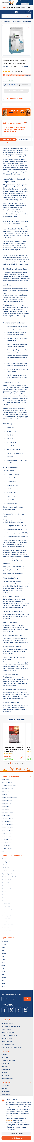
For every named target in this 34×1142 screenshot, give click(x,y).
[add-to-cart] (22, 758)
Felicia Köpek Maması (8, 907)
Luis (3, 974)
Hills (3, 950)
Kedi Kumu (4, 794)
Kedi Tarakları (5, 809)
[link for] (16, 2)
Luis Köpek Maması (7, 913)
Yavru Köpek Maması (7, 862)
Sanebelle (4, 953)
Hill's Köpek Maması (7, 928)
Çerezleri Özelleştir (16, 1133)
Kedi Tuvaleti (5, 791)
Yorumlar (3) (24, 139)
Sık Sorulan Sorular (7, 1023)
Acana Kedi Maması (7, 836)
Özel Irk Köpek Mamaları (8, 871)
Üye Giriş (4, 1054)
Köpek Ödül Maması (7, 883)
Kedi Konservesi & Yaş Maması (10, 797)
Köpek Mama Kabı (7, 892)
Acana (3, 965)
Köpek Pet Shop (16, 21)
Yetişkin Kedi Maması (7, 788)
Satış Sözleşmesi (7, 1038)
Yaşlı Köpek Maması (7, 868)
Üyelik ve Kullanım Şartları (9, 1035)
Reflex (3, 962)
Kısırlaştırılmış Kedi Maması (9, 785)
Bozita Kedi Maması (7, 842)
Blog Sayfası (5, 1075)
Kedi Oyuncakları (6, 803)
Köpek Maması (27, 21)
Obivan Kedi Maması (7, 830)
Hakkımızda (5, 1063)
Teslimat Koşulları (7, 1041)
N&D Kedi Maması (6, 851)
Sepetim (4, 1072)
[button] (25, 122)
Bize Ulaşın (5, 1066)
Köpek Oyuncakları (7, 889)
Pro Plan (4, 944)
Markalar (4, 1088)
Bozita (5, 61)
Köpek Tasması (6, 895)
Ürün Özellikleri (8, 139)
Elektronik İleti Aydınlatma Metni (11, 1047)
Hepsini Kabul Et (16, 1138)
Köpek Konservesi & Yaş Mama (10, 877)
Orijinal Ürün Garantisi (8, 1060)
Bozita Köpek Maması (8, 919)
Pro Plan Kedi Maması (8, 845)
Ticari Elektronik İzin (8, 1044)
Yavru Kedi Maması (7, 782)
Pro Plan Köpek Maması (8, 931)
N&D (3, 956)
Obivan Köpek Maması (8, 916)
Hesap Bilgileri (6, 1069)
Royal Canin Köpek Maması (9, 925)
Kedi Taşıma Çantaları (7, 812)
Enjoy (3, 968)
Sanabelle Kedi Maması (8, 824)
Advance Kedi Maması (8, 827)
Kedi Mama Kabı (6, 815)
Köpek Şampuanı (6, 901)
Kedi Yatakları (5, 806)
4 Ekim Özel (5, 1085)
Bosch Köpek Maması (8, 904)
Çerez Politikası (6, 1029)
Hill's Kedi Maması (7, 839)
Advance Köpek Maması (8, 910)
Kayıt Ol (27, 998)
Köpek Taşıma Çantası (8, 886)
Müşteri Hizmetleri (7, 1078)
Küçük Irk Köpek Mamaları (9, 874)
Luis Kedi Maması (6, 833)
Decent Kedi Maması (7, 818)
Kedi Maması (5, 779)
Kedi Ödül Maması (7, 800)
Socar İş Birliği (6, 1094)
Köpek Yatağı (5, 898)
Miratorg (4, 959)
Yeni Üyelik (5, 1057)
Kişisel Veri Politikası (8, 1032)
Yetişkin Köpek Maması (8, 865)
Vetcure (4, 977)
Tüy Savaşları (6, 1091)
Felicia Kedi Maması (7, 821)
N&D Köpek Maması (7, 934)
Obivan (3, 971)
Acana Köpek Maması (8, 922)
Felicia (3, 986)
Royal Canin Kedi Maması (8, 848)
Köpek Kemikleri (6, 880)
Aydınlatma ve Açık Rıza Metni (11, 1026)
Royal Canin (5, 941)
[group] (16, 40)
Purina (3, 983)
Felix (3, 980)
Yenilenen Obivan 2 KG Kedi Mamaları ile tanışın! (16, 7)
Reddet (8, 1122)
